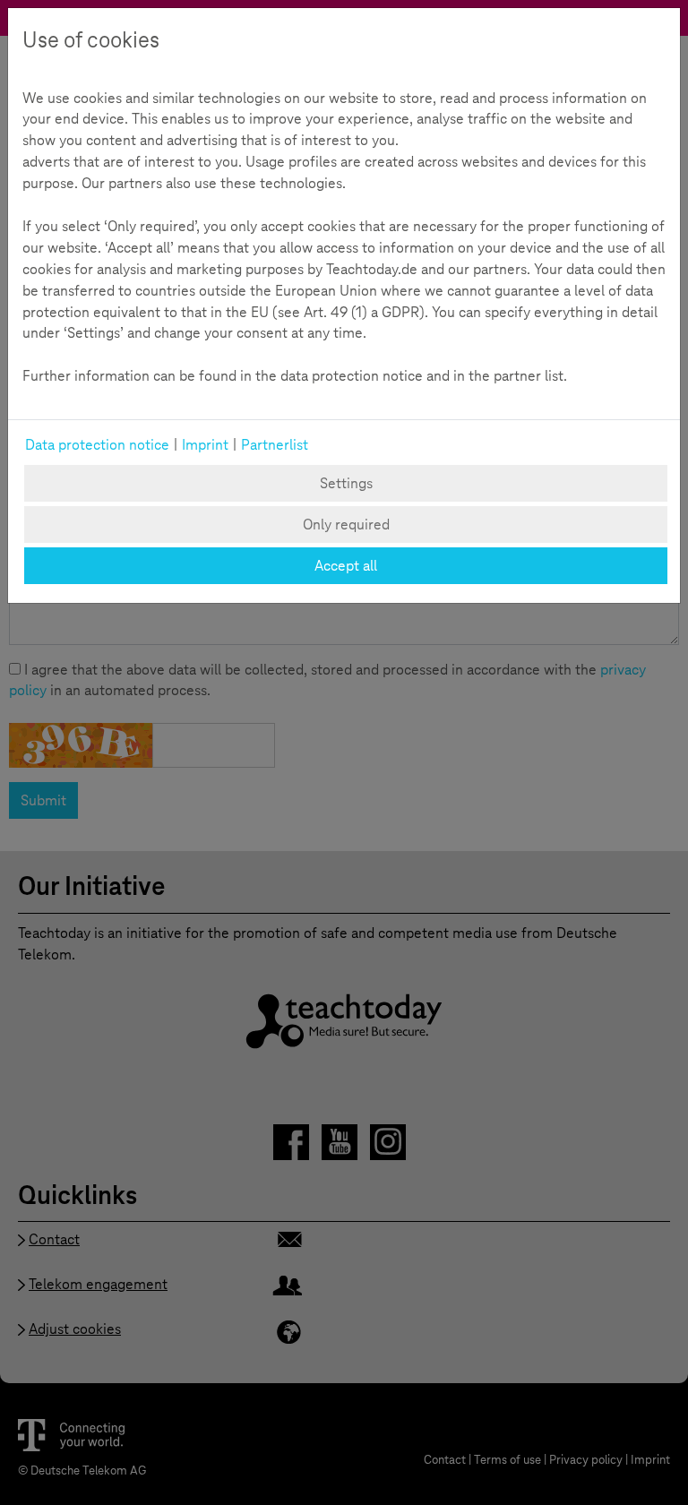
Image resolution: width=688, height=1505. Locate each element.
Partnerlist (274, 444)
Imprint (205, 444)
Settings (346, 483)
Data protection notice (97, 444)
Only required (346, 524)
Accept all (345, 565)
